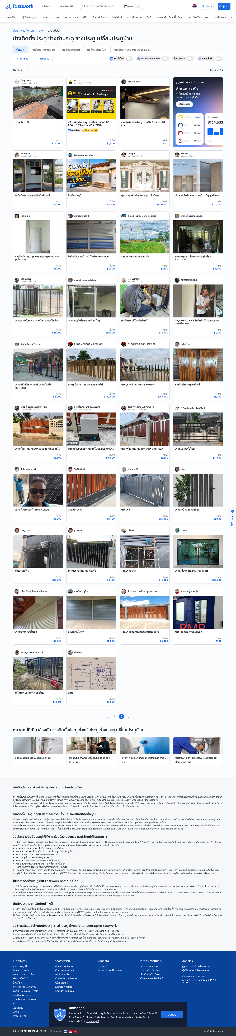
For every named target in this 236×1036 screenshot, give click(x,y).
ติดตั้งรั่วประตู (75, 509)
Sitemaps (55, 1031)
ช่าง (41, 30)
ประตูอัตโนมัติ (22, 122)
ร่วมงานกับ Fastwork (151, 970)
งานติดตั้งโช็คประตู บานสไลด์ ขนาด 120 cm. (143, 124)
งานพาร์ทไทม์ (20, 1016)
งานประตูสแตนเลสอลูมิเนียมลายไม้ (140, 631)
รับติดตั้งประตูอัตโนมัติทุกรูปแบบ (32, 509)
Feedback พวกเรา (149, 966)
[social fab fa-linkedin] (33, 1031)
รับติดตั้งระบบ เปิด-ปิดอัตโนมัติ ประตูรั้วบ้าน (91, 448)
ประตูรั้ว (125, 509)
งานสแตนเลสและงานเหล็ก (135, 256)
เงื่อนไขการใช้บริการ (150, 974)
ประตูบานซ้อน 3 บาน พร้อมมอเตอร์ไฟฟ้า (36, 320)
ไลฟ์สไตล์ (117, 17)
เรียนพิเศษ (18, 1007)
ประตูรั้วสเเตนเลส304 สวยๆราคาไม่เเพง (142, 448)
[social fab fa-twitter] (25, 1031)
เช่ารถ (16, 1011)
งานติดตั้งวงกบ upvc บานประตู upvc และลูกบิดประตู (37, 258)
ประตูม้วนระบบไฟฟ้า (26, 631)
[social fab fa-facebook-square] (22, 1031)
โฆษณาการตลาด (51, 17)
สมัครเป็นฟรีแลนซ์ (64, 966)
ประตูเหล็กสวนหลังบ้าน (187, 509)
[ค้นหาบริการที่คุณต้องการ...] (84, 6)
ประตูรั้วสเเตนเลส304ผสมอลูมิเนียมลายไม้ (37, 448)
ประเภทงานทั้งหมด (23, 30)
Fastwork (103, 966)
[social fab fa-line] (14, 1031)
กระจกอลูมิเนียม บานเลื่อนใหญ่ (84, 320)
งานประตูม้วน (22, 570)
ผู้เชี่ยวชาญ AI (30, 17)
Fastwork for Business (110, 970)
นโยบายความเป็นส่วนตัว (152, 978)
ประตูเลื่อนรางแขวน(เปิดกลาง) (191, 570)
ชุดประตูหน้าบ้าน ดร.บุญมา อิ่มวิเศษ (140, 195)
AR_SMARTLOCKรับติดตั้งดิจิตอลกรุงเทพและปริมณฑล (197, 322)
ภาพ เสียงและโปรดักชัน (139, 17)
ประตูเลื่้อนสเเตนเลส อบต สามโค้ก (86, 384)
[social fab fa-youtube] (29, 1031)
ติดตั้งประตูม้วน (76, 195)
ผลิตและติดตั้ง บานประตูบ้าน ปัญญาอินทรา (197, 195)
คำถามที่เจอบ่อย (63, 986)
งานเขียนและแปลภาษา (24, 999)
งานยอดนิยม (10, 17)
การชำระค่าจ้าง (62, 974)
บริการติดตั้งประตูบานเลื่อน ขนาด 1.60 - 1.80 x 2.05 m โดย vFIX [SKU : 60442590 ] (89, 125)
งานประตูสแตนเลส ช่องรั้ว (82, 570)
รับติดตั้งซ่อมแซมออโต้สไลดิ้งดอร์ (32, 195)
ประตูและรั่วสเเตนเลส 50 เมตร (138, 384)
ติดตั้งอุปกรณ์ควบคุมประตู (188, 631)
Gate (70, 692)
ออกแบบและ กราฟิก (76, 17)
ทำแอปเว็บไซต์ (99, 17)
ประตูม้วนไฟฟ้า (76, 631)
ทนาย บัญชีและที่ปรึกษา (170, 17)
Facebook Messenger (197, 970)
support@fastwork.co (197, 966)
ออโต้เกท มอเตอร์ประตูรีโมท (29, 692)
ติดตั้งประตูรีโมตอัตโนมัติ (134, 320)
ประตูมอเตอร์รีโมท (185, 448)
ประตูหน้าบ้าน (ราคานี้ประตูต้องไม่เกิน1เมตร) (33, 386)
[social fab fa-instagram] (18, 1031)
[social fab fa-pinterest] (45, 1031)
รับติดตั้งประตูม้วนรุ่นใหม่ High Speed (88, 256)
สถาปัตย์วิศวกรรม (198, 17)
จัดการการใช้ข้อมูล (64, 991)
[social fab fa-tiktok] (37, 1031)
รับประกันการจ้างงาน (66, 978)
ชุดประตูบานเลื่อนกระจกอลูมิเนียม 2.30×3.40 (193, 258)
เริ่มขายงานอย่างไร (64, 970)
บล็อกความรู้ (61, 982)
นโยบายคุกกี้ (92, 1021)
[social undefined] (41, 1031)
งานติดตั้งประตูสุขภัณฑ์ (187, 384)
